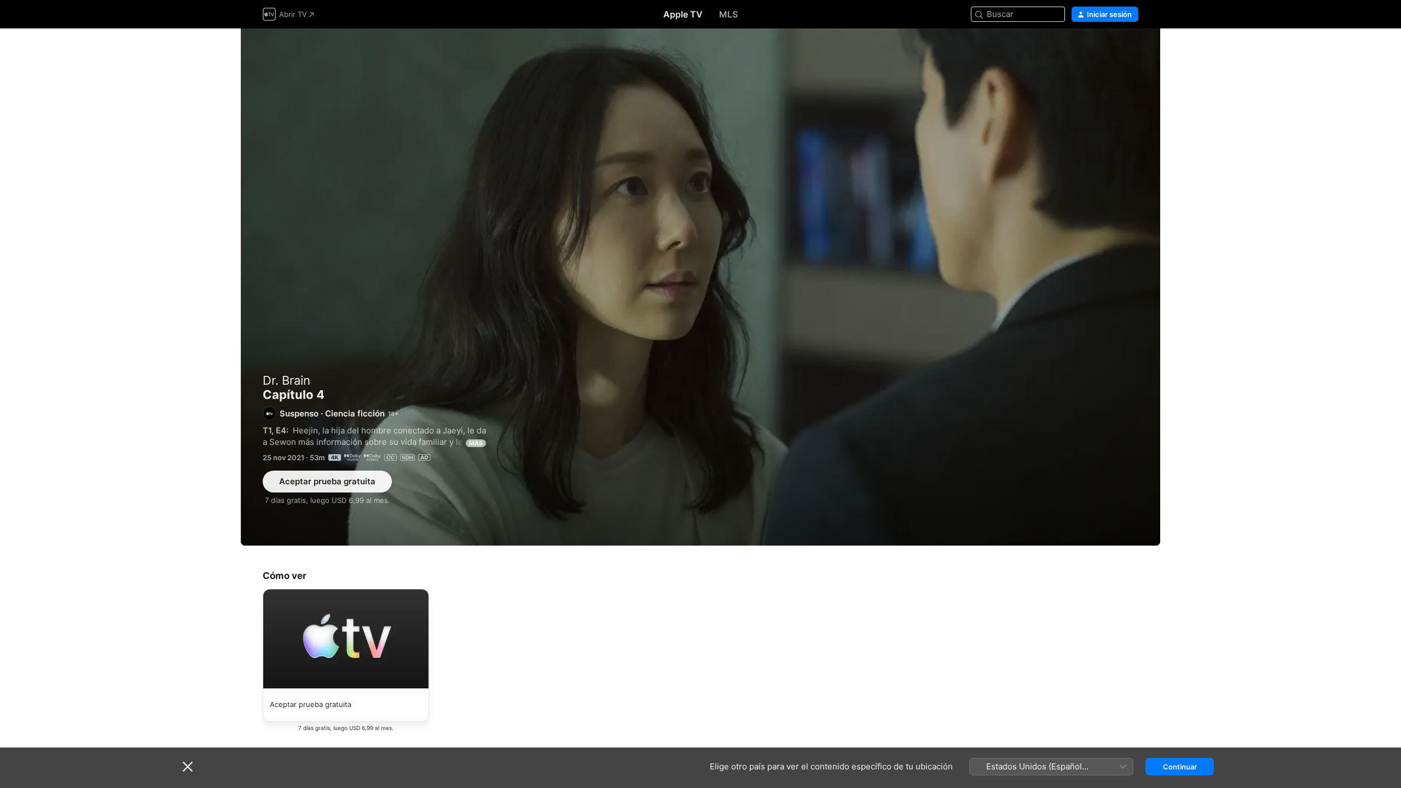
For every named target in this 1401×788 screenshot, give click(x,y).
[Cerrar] (188, 767)
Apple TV (683, 14)
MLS (728, 14)
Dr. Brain (286, 380)
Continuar (1180, 766)
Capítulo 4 (700, 287)
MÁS (476, 443)
